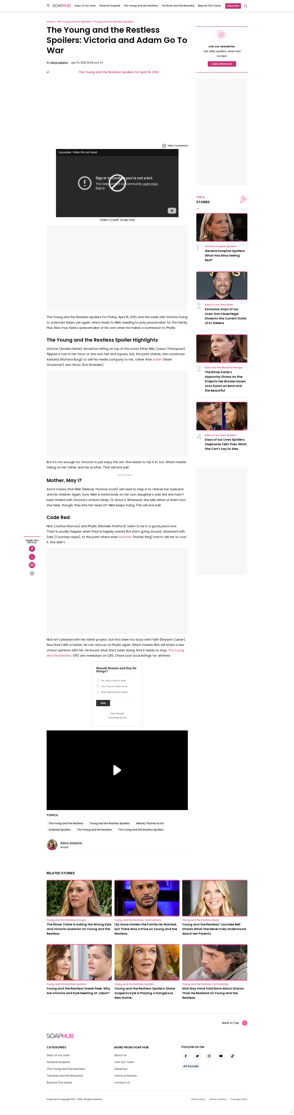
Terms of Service (218, 1099)
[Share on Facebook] (32, 549)
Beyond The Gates (209, 5)
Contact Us (122, 1082)
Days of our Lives (85, 5)
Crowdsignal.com (117, 717)
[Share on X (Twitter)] (32, 557)
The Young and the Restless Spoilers (141, 829)
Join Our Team (124, 1062)
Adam (157, 359)
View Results (117, 713)
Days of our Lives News (219, 304)
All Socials (191, 1066)
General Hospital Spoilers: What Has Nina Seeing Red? (225, 255)
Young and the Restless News (200, 920)
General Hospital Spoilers (220, 246)
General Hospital (109, 5)
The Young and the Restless (141, 5)
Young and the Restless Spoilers (110, 823)
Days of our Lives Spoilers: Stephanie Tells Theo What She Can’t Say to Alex (226, 444)
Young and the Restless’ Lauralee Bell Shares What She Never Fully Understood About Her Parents (214, 929)
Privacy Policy (198, 1099)
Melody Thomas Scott (150, 823)
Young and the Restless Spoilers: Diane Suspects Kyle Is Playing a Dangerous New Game (145, 993)
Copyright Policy (238, 1099)
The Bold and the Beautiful (177, 5)
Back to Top (230, 1023)
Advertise (120, 1069)
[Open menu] (48, 6)
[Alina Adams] (53, 844)
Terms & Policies (125, 1076)
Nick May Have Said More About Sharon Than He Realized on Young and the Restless (213, 993)
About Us (120, 1055)
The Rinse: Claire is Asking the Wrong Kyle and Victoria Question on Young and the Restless (79, 929)
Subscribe (233, 6)
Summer (125, 537)
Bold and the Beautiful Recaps (224, 367)
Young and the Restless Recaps (66, 920)
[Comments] (32, 573)
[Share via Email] (32, 565)
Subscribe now (222, 64)
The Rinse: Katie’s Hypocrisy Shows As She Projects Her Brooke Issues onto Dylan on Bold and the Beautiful (225, 381)
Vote (103, 703)
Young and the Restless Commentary (138, 920)
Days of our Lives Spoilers (220, 435)
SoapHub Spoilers (60, 829)
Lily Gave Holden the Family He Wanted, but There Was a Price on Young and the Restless (146, 929)
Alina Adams (59, 63)
